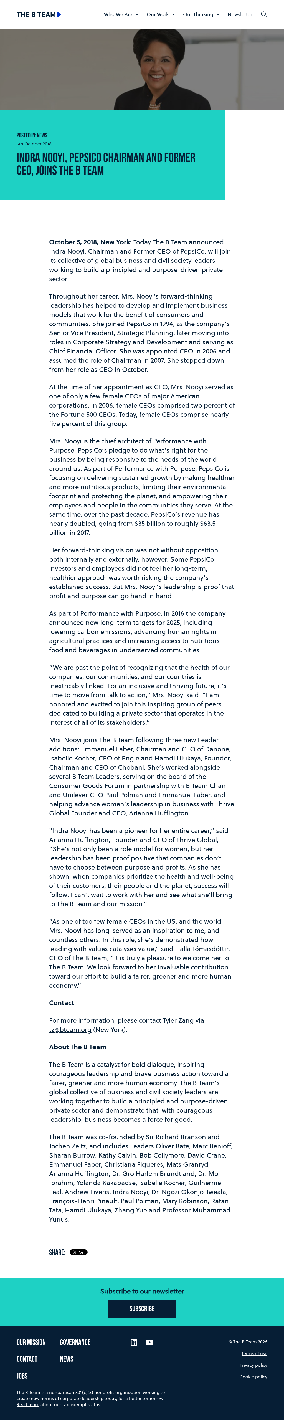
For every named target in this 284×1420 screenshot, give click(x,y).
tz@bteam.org (70, 1029)
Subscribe (142, 1309)
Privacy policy (253, 1365)
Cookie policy (253, 1377)
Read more (28, 1404)
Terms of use (254, 1353)
